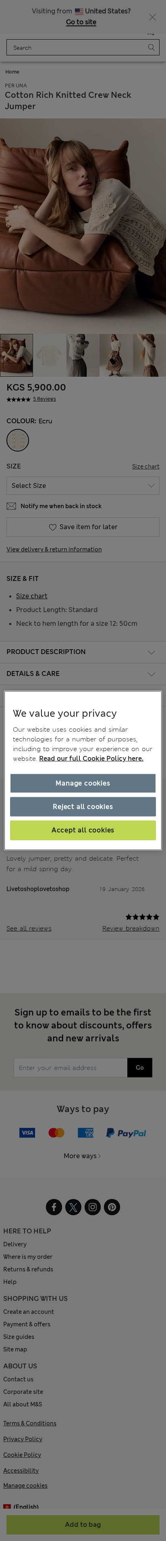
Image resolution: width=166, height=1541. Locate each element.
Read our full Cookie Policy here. (91, 758)
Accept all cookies (83, 830)
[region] (83, 771)
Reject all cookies (83, 806)
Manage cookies (83, 783)
